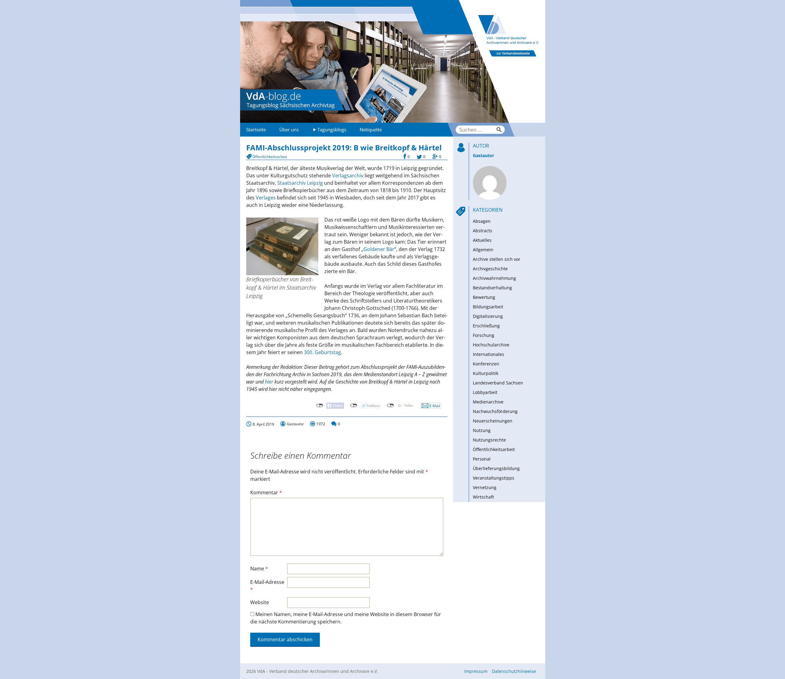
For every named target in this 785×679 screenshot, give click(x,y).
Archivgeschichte (490, 269)
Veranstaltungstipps (493, 478)
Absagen (482, 221)
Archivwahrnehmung (494, 278)
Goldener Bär (378, 249)
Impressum (476, 671)
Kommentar (266, 492)
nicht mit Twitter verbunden (353, 405)
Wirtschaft (483, 497)
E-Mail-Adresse (267, 586)
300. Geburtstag (322, 352)
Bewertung (484, 297)
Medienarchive (488, 402)
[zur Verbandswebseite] (502, 61)
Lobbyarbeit (485, 392)
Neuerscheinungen (492, 421)
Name (259, 568)
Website (259, 602)
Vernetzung (484, 487)
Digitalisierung (488, 316)
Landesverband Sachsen (498, 383)
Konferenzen (486, 364)
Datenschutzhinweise (514, 671)
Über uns (289, 129)
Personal (482, 459)
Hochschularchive (491, 345)
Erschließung (486, 326)
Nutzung (482, 430)
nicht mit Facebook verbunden (319, 405)
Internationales (488, 354)
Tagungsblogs (331, 129)
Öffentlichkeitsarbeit (269, 156)
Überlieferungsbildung (496, 468)
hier (269, 381)
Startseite (256, 129)
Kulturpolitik (485, 373)
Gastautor (483, 155)
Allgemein (483, 250)
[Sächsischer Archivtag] (392, 61)
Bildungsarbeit (488, 307)
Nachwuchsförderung (495, 411)
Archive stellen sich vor (496, 259)
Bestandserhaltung (492, 288)
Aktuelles (482, 240)
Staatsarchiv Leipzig (300, 182)
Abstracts (482, 230)
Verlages (266, 197)
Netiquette (371, 129)
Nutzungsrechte (489, 440)
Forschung (483, 335)
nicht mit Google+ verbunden (390, 405)
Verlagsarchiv (347, 175)
